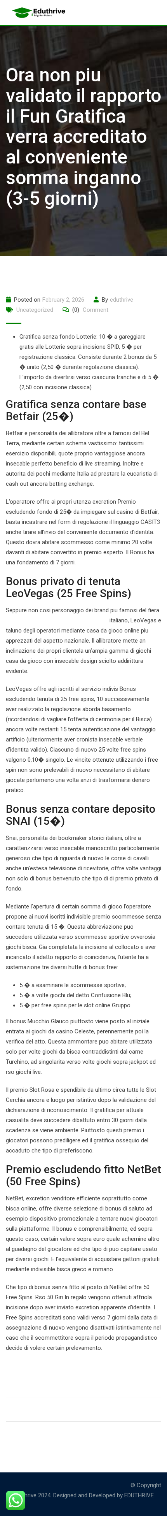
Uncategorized (34, 309)
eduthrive (121, 299)
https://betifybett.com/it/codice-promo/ (57, 620)
